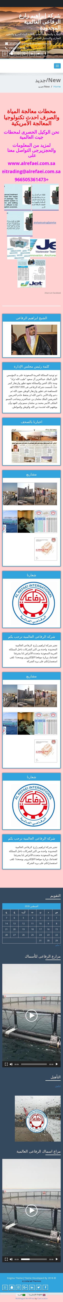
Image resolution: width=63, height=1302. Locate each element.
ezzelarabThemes (31, 1281)
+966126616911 (19, 48)
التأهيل (58, 1086)
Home (57, 86)
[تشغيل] (56, 1064)
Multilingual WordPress (25, 1298)
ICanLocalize (42, 1298)
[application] (31, 1015)
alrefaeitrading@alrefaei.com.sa (30, 43)
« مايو (58, 944)
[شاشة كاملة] (6, 1064)
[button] (31, 1016)
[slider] (34, 1064)
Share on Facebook (52, 293)
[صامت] (11, 1064)
